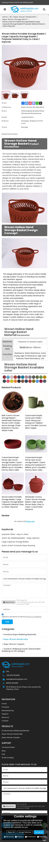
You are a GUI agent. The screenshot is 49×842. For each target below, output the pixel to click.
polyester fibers (8, 534)
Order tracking (8, 758)
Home (5, 17)
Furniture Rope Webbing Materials (15, 731)
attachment (10, 602)
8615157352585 (12, 683)
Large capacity (32, 538)
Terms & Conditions (33, 617)
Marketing (42, 837)
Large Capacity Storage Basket (15, 542)
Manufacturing (8, 710)
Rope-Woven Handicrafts (25, 17)
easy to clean (23, 534)
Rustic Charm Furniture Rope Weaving (18, 545)
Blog (3, 751)
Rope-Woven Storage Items (14, 19)
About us (5, 717)
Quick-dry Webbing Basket (13, 538)
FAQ (3, 754)
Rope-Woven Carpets (11, 737)
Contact (5, 721)
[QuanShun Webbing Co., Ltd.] (24, 9)
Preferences (31, 837)
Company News (8, 747)
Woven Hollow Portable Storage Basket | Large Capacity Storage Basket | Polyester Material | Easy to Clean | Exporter (13, 502)
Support (5, 714)
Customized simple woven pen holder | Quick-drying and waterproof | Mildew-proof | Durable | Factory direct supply (35, 421)
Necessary (10, 837)
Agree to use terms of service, (21, 617)
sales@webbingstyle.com (16, 679)
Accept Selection (25, 832)
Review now (30, 521)
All (11, 17)
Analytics (20, 837)
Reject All (11, 832)
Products (5, 707)
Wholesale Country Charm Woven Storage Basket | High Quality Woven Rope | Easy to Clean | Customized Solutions (35, 503)
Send (7, 622)
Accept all (38, 832)
